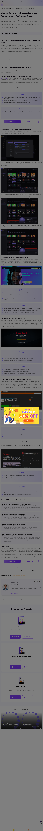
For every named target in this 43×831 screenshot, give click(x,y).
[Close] (40, 406)
